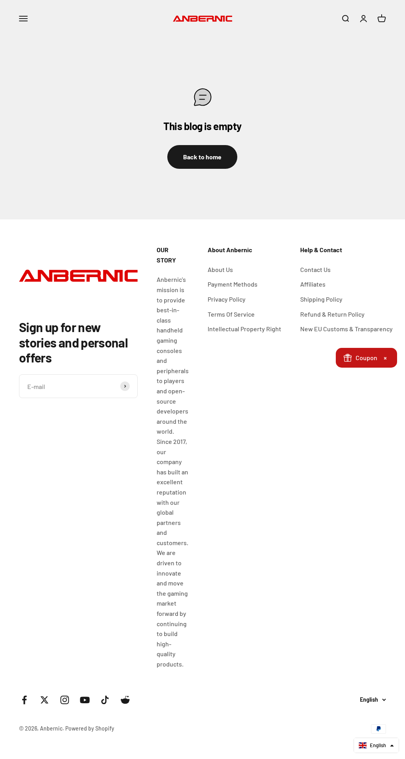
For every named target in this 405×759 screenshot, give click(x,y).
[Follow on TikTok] (105, 700)
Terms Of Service (231, 314)
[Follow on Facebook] (24, 700)
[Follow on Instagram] (64, 700)
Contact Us (315, 269)
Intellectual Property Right (244, 328)
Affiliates (313, 284)
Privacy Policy (227, 299)
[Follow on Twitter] (44, 700)
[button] (376, 745)
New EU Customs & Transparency (346, 328)
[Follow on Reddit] (125, 700)
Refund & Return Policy (332, 314)
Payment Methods (232, 284)
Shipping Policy (321, 299)
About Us (220, 269)
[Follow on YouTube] (84, 700)
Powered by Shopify (89, 728)
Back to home (202, 156)
